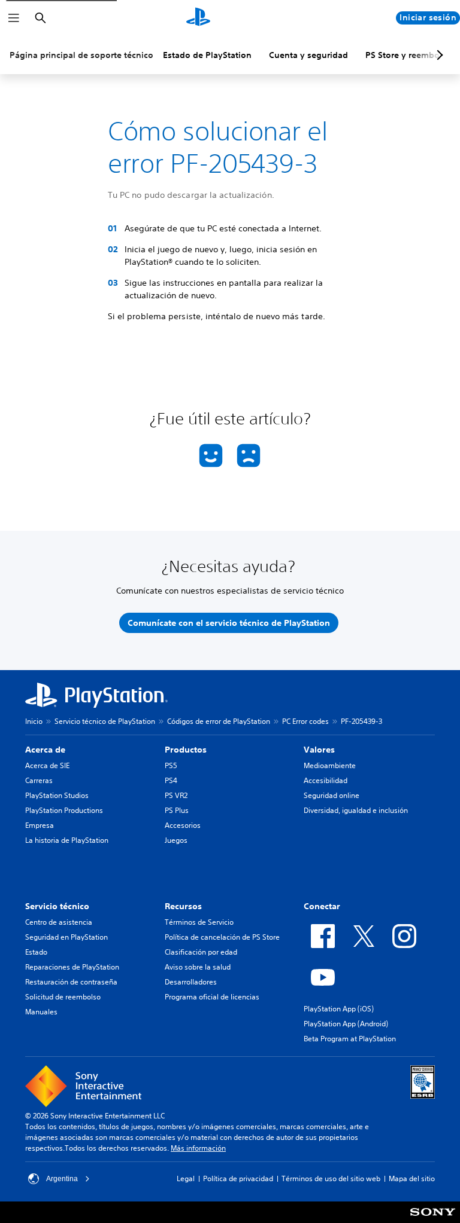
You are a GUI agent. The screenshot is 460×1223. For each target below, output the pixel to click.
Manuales (41, 1012)
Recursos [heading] (183, 906)
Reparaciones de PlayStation (72, 967)
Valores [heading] (319, 749)
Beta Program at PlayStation (350, 1039)
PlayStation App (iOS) (339, 1009)
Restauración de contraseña (71, 982)
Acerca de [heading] (45, 749)
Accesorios (183, 825)
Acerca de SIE (47, 765)
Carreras (39, 780)
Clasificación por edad (201, 952)
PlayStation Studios (57, 795)
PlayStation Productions (64, 810)
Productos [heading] (186, 749)
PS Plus (177, 810)
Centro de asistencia (58, 922)
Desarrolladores (191, 982)
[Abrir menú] (14, 18)
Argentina (62, 1179)
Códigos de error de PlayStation (218, 721)
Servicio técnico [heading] (57, 906)
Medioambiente (330, 765)
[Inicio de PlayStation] (198, 18)
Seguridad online (331, 795)
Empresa (39, 825)
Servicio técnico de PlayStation (105, 721)
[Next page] (437, 55)
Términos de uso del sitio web (331, 1178)
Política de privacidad (238, 1178)
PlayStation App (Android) (346, 1024)
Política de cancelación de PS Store (222, 937)
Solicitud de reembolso (63, 997)
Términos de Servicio (199, 922)
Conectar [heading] (322, 906)
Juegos (176, 840)
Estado (36, 952)
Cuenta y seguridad (308, 55)
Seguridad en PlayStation (66, 937)
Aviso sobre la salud (198, 967)
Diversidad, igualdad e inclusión (356, 810)
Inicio (34, 721)
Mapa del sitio (412, 1178)
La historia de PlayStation (66, 840)
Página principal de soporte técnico (81, 55)
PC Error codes (305, 721)
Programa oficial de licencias (212, 997)
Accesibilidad (325, 780)
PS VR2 (176, 795)
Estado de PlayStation (207, 55)
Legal (186, 1178)
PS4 (171, 780)
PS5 (171, 765)
